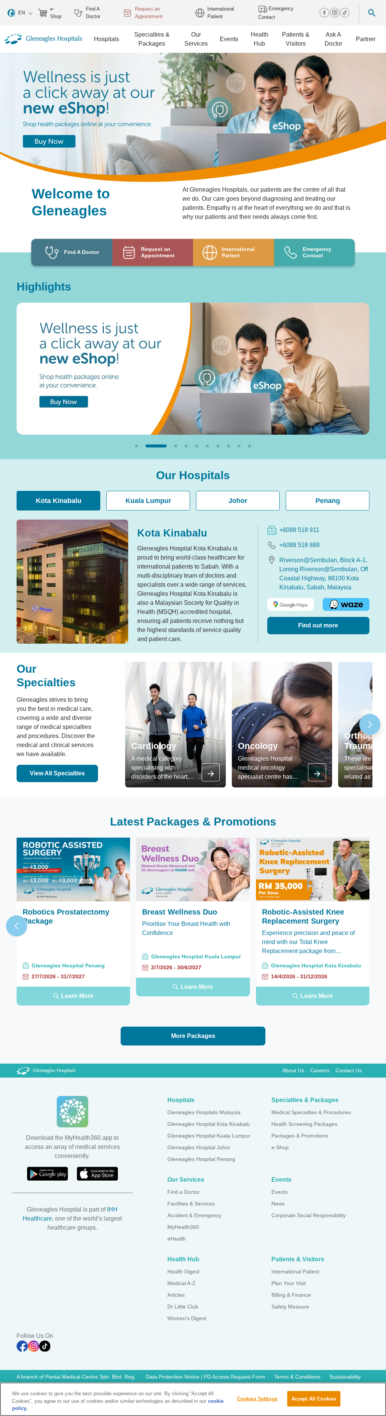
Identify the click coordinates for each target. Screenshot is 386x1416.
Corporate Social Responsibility (308, 1215)
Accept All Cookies (313, 1398)
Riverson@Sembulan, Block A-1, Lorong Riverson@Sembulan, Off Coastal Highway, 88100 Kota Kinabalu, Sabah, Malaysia (323, 573)
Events (279, 1192)
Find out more (318, 625)
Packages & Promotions (299, 1136)
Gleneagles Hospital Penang (201, 1159)
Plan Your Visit (288, 1283)
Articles (176, 1295)
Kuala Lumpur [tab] (148, 500)
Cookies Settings (257, 1398)
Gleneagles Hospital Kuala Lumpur (208, 1136)
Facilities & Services (191, 1204)
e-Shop (55, 12)
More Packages (193, 1036)
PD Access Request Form (234, 1377)
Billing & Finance (291, 1295)
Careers (319, 1070)
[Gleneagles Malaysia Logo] (46, 1070)
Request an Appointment (148, 12)
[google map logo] (290, 604)
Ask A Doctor (333, 39)
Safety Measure (290, 1307)
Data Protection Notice (173, 1377)
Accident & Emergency (194, 1215)
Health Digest (183, 1271)
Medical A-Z (181, 1283)
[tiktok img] (345, 13)
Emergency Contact (276, 13)
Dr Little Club (182, 1307)
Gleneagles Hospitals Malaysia (203, 1112)
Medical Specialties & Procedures (311, 1112)
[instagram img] (334, 13)
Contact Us (348, 1070)
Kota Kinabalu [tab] (58, 500)
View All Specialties (57, 773)
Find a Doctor (183, 1192)
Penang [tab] (328, 500)
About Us (293, 1070)
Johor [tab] (237, 500)
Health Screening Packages (304, 1124)
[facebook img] (324, 13)
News (278, 1204)
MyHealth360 (183, 1227)
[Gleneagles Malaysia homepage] (43, 39)
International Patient (220, 12)
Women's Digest (186, 1318)
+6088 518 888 (299, 545)
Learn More (77, 996)
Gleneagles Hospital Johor (198, 1147)
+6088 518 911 (299, 530)
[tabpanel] (193, 581)
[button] (136, 445)
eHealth (176, 1239)
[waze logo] (346, 604)
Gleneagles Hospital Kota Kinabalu (208, 1124)
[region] (193, 1399)
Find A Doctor (93, 12)
